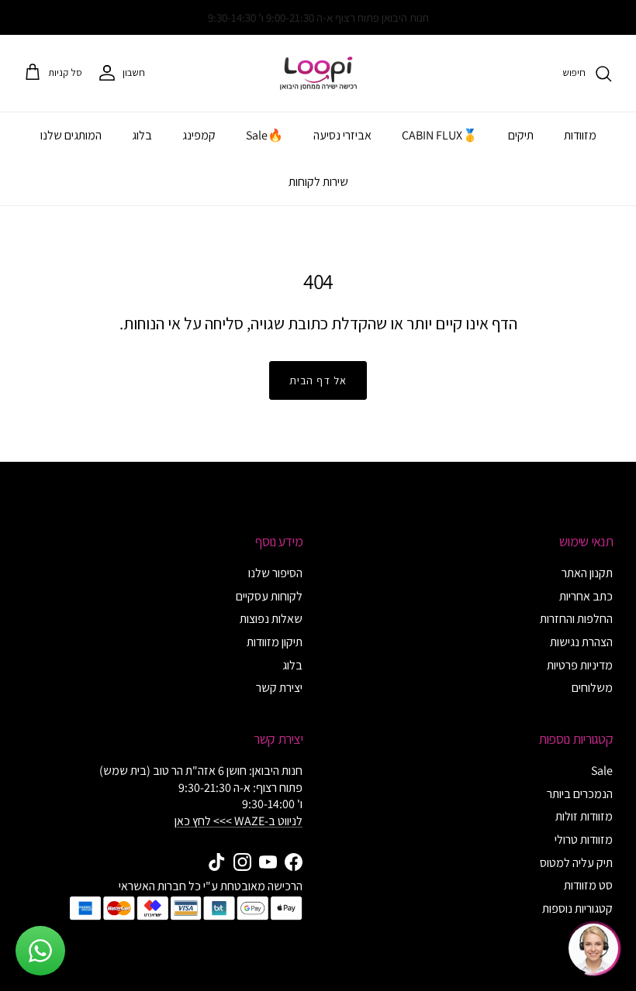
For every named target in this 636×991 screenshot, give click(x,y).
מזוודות (580, 135)
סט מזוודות (588, 885)
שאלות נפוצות (271, 619)
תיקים (521, 135)
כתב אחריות (586, 596)
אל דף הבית (318, 380)
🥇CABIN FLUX (440, 135)
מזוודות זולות (584, 816)
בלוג (142, 135)
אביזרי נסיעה (342, 135)
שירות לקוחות (318, 182)
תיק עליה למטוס (576, 863)
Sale (602, 770)
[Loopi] (318, 73)
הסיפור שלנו (275, 573)
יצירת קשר (279, 688)
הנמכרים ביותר (580, 794)
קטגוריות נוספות (577, 908)
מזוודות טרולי (584, 839)
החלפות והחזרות (576, 619)
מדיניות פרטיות (580, 665)
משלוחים (592, 688)
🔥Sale (264, 135)
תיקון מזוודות (274, 642)
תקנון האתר (587, 573)
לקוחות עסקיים (269, 596)
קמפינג (199, 135)
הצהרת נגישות (581, 642)
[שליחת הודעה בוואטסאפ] (40, 951)
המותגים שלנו (71, 135)
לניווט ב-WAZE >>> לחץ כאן (238, 821)
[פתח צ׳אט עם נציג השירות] (593, 948)
